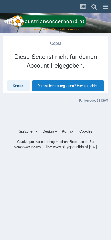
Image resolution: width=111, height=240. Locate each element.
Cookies (85, 131)
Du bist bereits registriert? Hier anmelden (67, 85)
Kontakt (19, 85)
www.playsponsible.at (70, 146)
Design (49, 131)
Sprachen (27, 131)
